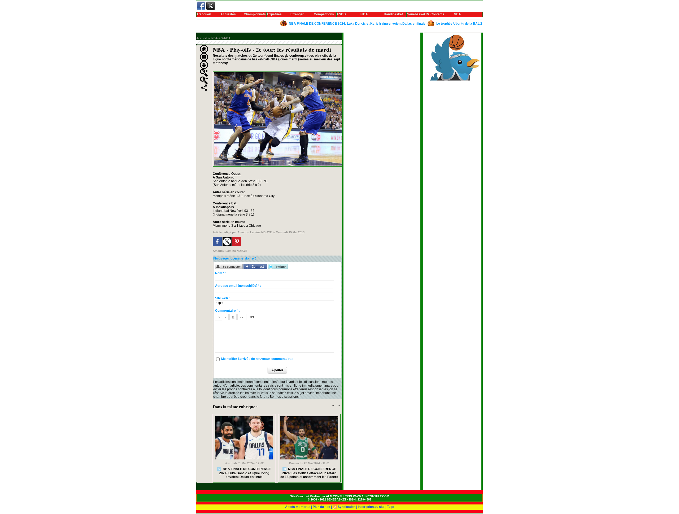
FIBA (364, 14)
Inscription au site (371, 507)
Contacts (437, 14)
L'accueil (204, 14)
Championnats (255, 14)
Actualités (228, 14)
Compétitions (324, 14)
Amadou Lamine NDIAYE (254, 232)
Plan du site (321, 507)
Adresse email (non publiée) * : (238, 286)
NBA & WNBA (220, 38)
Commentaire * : (227, 310)
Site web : (222, 298)
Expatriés (274, 14)
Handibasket (393, 14)
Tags (390, 507)
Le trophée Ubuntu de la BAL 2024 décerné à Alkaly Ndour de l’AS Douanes (473, 23)
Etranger (297, 14)
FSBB (341, 14)
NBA (457, 14)
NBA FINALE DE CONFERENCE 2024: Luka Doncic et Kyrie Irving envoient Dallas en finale (337, 23)
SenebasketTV (418, 14)
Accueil (201, 38)
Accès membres (297, 507)
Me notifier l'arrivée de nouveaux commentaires (257, 359)
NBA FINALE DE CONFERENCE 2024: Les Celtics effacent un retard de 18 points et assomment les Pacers (309, 473)
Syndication (346, 507)
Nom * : (220, 273)
